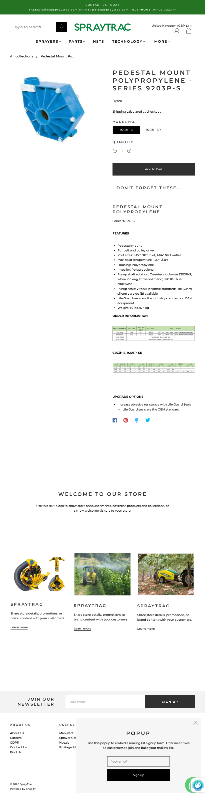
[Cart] (189, 31)
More (160, 41)
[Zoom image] (51, 108)
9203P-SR (153, 130)
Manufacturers (70, 733)
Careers (16, 738)
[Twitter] (147, 420)
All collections (21, 56)
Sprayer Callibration (73, 738)
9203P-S (126, 130)
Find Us (15, 752)
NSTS (98, 41)
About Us (17, 733)
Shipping (119, 111)
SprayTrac (26, 784)
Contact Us (18, 747)
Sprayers (47, 41)
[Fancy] (136, 420)
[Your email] (105, 701)
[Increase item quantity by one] (129, 151)
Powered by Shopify (23, 789)
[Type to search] (33, 27)
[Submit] (61, 26)
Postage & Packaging (75, 747)
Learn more (19, 627)
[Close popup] (195, 723)
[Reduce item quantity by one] (114, 151)
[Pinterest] (125, 420)
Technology (127, 41)
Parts (76, 41)
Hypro (117, 101)
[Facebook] (115, 420)
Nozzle (64, 742)
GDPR (14, 742)
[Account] (177, 30)
